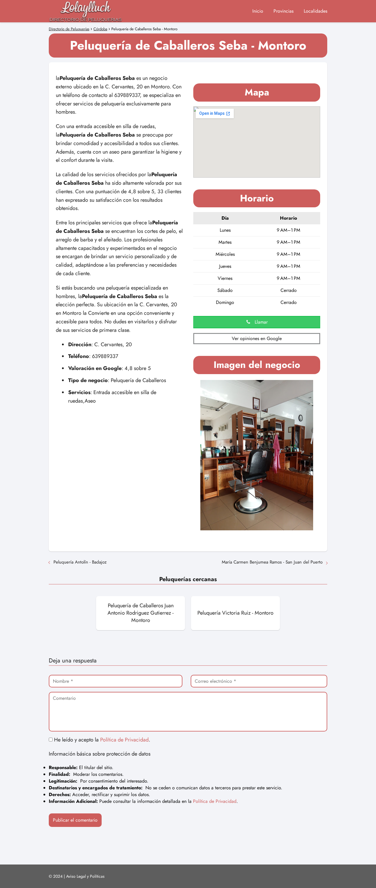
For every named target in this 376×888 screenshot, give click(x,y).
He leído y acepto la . (101, 740)
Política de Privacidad (124, 740)
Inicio (257, 11)
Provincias (283, 11)
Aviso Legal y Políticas (85, 876)
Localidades (315, 11)
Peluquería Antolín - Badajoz (80, 562)
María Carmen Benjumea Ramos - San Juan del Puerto (272, 562)
